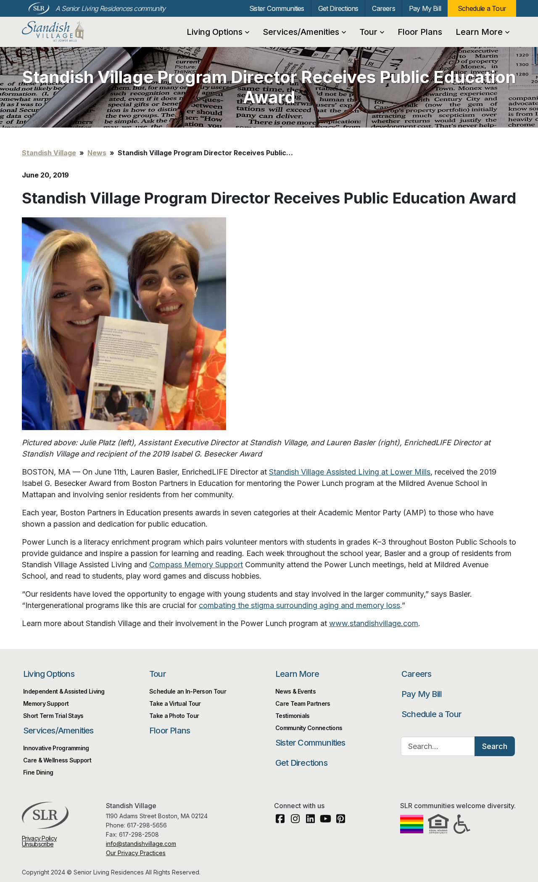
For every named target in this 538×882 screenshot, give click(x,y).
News (96, 153)
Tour (368, 32)
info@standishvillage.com (141, 843)
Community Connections (308, 727)
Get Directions (338, 8)
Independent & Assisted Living (64, 691)
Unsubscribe (37, 844)
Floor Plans (420, 32)
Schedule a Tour (482, 8)
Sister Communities (276, 8)
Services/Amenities (301, 32)
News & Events (295, 691)
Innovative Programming (56, 748)
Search (494, 746)
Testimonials (292, 715)
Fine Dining (38, 772)
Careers (383, 8)
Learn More (479, 32)
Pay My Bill (425, 8)
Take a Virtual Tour (175, 703)
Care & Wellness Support (57, 760)
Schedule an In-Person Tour (187, 691)
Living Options (215, 32)
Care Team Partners (302, 703)
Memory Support (46, 703)
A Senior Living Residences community (110, 8)
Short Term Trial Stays (53, 715)
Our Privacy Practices (136, 852)
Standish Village (65, 31)
